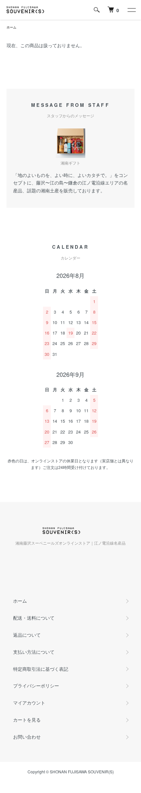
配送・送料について (33, 617)
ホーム (11, 27)
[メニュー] (131, 10)
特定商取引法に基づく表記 (40, 669)
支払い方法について (33, 651)
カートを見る (27, 719)
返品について (27, 634)
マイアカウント (29, 702)
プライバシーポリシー (36, 685)
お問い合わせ (27, 736)
